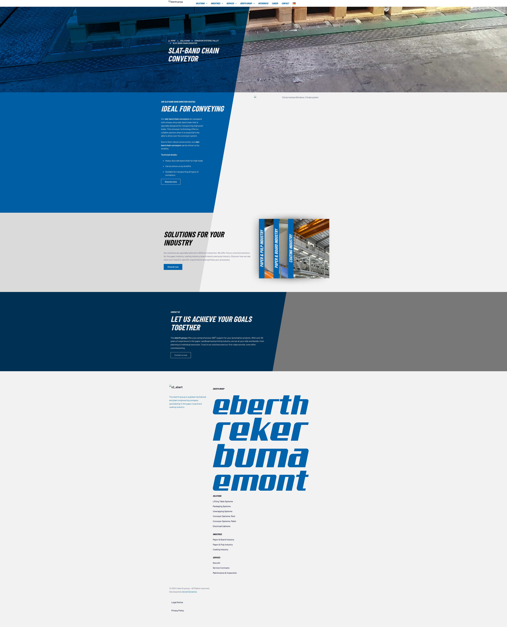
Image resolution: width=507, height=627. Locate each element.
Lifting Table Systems (223, 501)
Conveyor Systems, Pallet (224, 521)
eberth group (180, 3)
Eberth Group (246, 3)
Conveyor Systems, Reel (224, 516)
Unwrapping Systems (222, 511)
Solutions (200, 3)
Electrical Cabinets (221, 526)
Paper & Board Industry (223, 539)
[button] (170, 182)
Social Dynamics (189, 591)
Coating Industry (220, 549)
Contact (285, 3)
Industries (215, 3)
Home (173, 41)
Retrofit (216, 563)
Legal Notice (177, 602)
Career (275, 3)
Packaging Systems (222, 506)
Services (230, 3)
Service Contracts (221, 567)
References (263, 3)
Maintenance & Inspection (225, 573)
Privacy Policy (177, 610)
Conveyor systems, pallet (206, 41)
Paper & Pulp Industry (223, 544)
